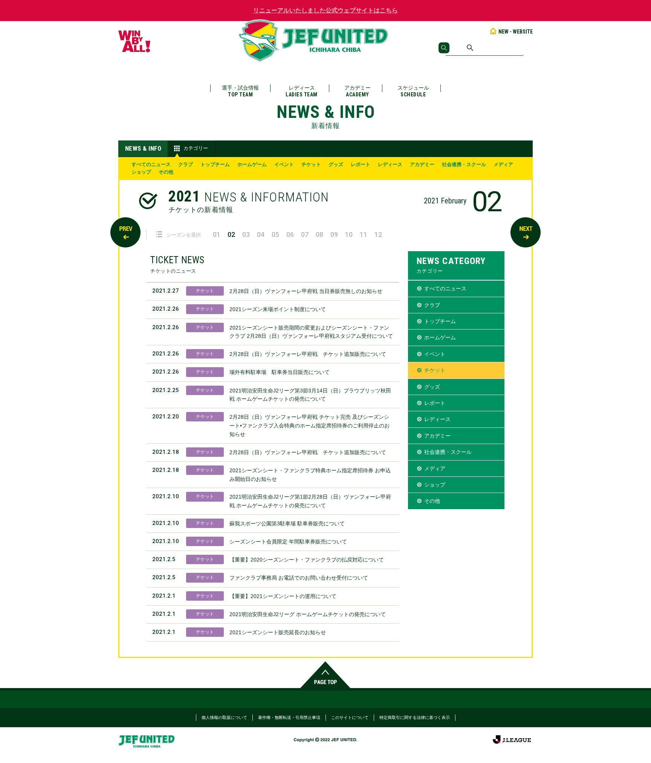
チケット (311, 164)
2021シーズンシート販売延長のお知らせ (277, 632)
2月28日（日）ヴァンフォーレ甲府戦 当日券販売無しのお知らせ (305, 291)
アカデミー (357, 91)
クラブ (185, 164)
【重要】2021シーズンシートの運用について (282, 596)
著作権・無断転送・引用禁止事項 (289, 717)
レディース (302, 91)
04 (260, 234)
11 (363, 234)
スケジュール (413, 91)
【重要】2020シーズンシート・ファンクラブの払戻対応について (306, 560)
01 (216, 234)
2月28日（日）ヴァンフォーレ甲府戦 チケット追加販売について (307, 354)
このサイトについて (349, 717)
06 (290, 234)
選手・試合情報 (240, 91)
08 (319, 234)
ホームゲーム (252, 164)
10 (349, 234)
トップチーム (215, 164)
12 (378, 234)
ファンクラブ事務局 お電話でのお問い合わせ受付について (298, 578)
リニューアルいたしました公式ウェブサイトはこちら (325, 10)
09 (334, 234)
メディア (503, 164)
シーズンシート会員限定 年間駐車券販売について (288, 542)
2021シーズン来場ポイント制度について (277, 309)
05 (275, 234)
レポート (360, 164)
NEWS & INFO (143, 148)
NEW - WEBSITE (515, 32)
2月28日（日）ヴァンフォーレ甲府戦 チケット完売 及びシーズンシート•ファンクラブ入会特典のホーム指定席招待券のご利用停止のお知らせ (309, 425)
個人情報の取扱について (224, 717)
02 (231, 234)
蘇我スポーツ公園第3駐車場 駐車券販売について (287, 523)
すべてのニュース (151, 164)
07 (305, 234)
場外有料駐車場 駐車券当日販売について (279, 372)
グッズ (336, 164)
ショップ (141, 172)
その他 (166, 172)
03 (246, 234)
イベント (284, 164)
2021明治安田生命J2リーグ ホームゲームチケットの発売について (307, 614)
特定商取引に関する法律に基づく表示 (414, 717)
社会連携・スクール (464, 164)
